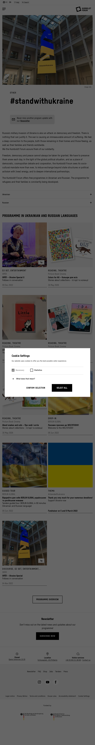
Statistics (38, 370)
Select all (62, 388)
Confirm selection (35, 388)
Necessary (20, 370)
